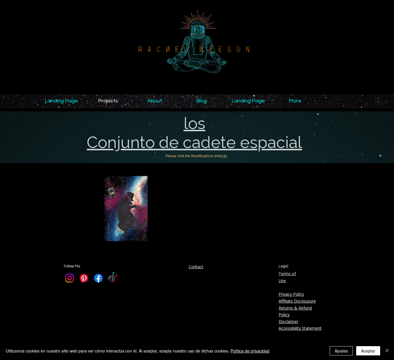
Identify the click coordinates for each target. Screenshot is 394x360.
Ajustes (341, 351)
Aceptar (368, 351)
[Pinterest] (84, 278)
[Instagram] (69, 278)
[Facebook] (98, 278)
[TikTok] (113, 278)
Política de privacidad (249, 351)
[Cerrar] (387, 350)
